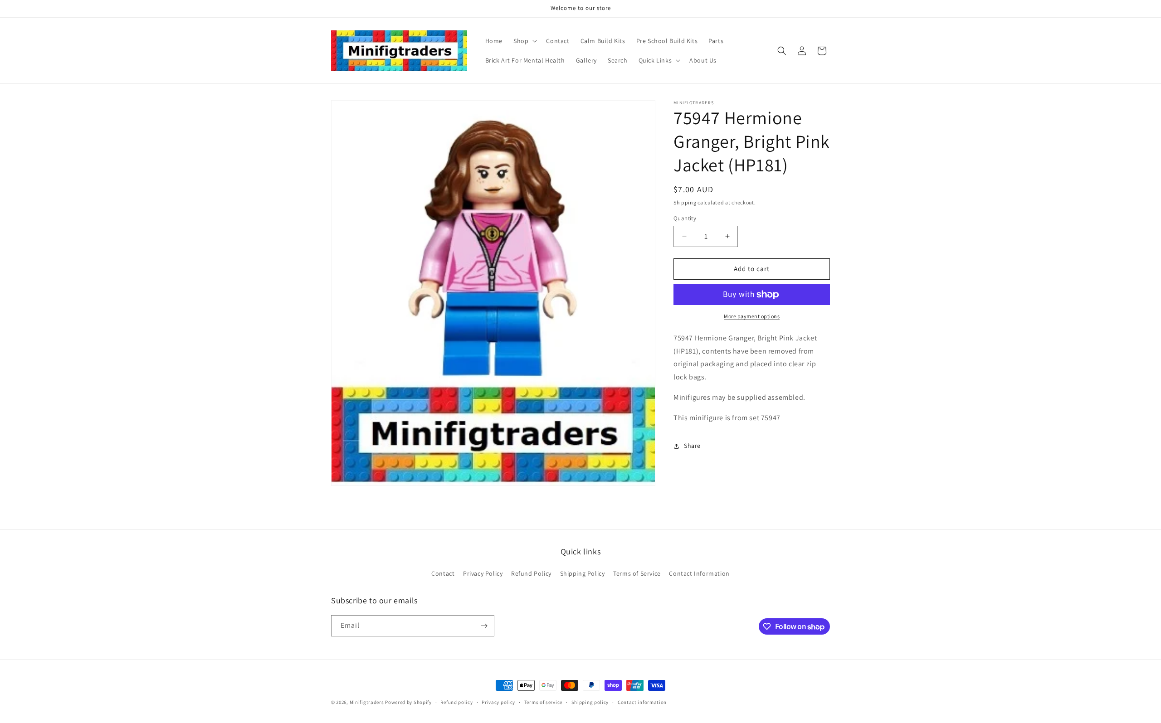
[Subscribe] (484, 625)
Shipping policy (590, 702)
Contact (442, 573)
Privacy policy (498, 702)
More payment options (752, 316)
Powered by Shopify (408, 702)
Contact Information (699, 573)
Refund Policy (531, 573)
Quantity (684, 218)
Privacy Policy (482, 573)
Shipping (685, 202)
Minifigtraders (367, 702)
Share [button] (692, 446)
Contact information (642, 702)
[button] (524, 40)
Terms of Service (637, 573)
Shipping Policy (582, 573)
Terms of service (543, 702)
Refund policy (456, 702)
